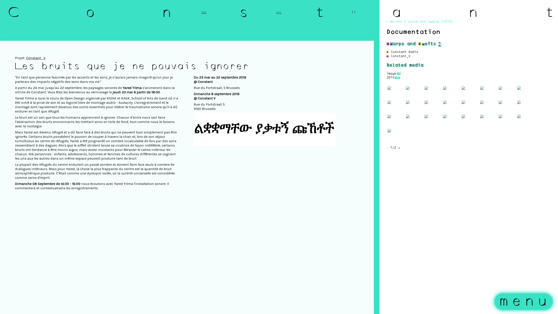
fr (353, 12)
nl (279, 12)
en (204, 12)
